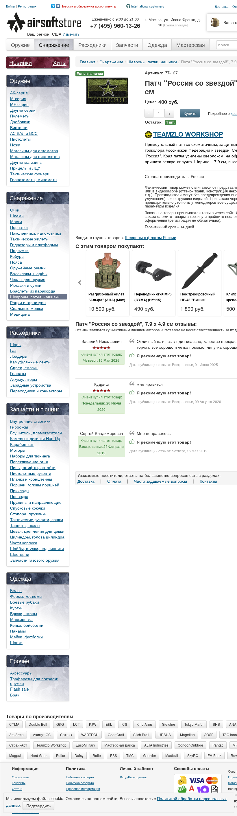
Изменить (71, 34)
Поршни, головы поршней (34, 485)
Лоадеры (18, 356)
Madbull (171, 755)
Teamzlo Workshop (188, 134)
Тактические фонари (29, 174)
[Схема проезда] (175, 25)
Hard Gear (38, 755)
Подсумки (19, 250)
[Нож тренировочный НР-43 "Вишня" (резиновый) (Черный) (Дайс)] (200, 270)
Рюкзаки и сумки (25, 285)
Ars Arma (16, 734)
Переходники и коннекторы (36, 391)
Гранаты (18, 373)
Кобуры (17, 256)
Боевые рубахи (24, 602)
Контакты (208, 481)
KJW (92, 724)
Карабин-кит (22, 444)
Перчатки (19, 227)
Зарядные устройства (30, 385)
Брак (14, 695)
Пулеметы (19, 116)
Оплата (114, 481)
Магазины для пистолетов (35, 156)
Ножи (15, 145)
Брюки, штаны (23, 613)
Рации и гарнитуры (28, 302)
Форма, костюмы (26, 596)
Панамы (18, 631)
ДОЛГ (208, 734)
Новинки (20, 62)
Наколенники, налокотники (35, 233)
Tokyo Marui (193, 724)
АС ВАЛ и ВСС (24, 133)
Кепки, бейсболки (26, 625)
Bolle (97, 755)
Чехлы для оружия (27, 279)
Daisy (79, 755)
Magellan (187, 734)
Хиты (59, 62)
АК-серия (19, 92)
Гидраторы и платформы (34, 244)
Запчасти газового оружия (35, 560)
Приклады (19, 490)
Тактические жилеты (29, 239)
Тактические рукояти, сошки (36, 519)
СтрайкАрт (18, 745)
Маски (16, 221)
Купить (190, 113)
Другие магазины (26, 162)
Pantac (217, 745)
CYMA (14, 724)
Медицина (20, 314)
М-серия (18, 98)
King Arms (144, 724)
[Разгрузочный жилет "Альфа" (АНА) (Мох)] (108, 270)
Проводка (19, 496)
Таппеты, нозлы (25, 525)
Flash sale (19, 689)
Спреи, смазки (24, 367)
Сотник (66, 734)
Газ (13, 350)
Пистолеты (20, 139)
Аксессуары (21, 673)
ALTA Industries (156, 745)
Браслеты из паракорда (32, 291)
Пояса (16, 262)
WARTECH (90, 734)
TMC (130, 755)
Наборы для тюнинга (30, 456)
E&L (108, 724)
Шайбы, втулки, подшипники (37, 548)
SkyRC (192, 755)
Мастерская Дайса (119, 745)
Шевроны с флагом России (150, 237)
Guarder (149, 755)
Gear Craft (116, 734)
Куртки (16, 608)
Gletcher (168, 724)
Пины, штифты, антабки (32, 467)
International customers (147, 6)
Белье (16, 590)
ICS (124, 724)
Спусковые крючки (27, 508)
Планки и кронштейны (31, 479)
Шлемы (17, 215)
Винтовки (18, 127)
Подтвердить (38, 805)
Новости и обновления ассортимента (88, 6)
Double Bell (38, 724)
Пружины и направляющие (36, 502)
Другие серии (23, 110)
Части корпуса (23, 542)
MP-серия (19, 104)
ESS (113, 755)
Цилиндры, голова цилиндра (37, 537)
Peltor (60, 755)
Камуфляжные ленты (30, 362)
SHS (216, 724)
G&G (60, 724)
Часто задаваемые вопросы (160, 481)
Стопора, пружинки (28, 514)
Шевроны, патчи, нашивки (35, 296)
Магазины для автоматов (34, 150)
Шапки (16, 642)
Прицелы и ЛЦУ (25, 168)
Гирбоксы (19, 427)
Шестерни (19, 554)
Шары (15, 344)
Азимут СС (42, 734)
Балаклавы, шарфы (28, 273)
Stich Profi (141, 734)
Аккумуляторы (23, 379)
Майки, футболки (26, 636)
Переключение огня (29, 461)
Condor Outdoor (190, 745)
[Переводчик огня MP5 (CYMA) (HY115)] (154, 270)
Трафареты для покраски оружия (34, 681)
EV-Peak (214, 755)
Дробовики (20, 121)
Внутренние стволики (30, 421)
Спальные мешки (26, 308)
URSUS (164, 734)
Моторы (17, 450)
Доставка (86, 481)
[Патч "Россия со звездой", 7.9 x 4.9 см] (107, 90)
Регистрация (27, 6)
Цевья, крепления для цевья (37, 531)
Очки (14, 210)
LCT (76, 724)
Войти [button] (10, 6)
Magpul (15, 755)
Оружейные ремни (28, 268)
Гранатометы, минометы (33, 179)
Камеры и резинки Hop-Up (35, 438)
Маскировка (21, 619)
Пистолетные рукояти (30, 473)
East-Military (85, 745)
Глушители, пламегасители (36, 432)
